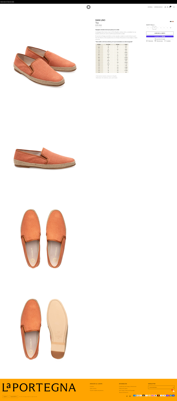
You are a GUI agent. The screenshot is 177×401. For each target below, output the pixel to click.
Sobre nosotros (93, 388)
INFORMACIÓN (123, 383)
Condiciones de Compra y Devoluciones (127, 386)
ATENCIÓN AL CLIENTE (96, 383)
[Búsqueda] (167, 7)
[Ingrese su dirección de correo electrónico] (173, 387)
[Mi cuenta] (165, 7)
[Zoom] (85, 20)
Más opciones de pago (160, 39)
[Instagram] (130, 396)
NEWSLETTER (151, 383)
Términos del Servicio (123, 392)
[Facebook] (126, 396)
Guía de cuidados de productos (96, 390)
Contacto (92, 386)
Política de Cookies (123, 388)
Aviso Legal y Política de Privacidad (126, 390)
